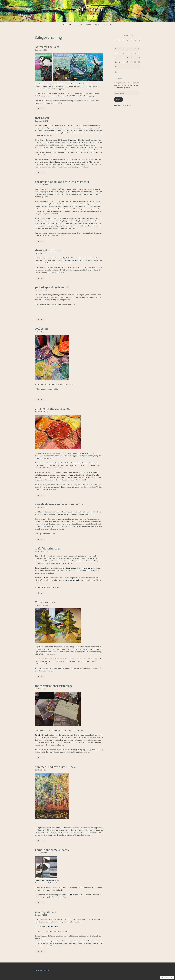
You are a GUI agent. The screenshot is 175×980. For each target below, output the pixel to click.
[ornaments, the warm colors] (41, 495)
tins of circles (43, 578)
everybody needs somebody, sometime (59, 504)
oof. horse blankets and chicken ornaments (62, 182)
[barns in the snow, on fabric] (41, 903)
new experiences (45, 912)
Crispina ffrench (67, 140)
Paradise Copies (41, 735)
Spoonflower (88, 887)
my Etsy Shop (53, 926)
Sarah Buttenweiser (49, 125)
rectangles (76, 580)
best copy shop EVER (45, 526)
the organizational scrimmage (54, 686)
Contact (78, 24)
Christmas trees (45, 602)
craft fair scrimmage (47, 548)
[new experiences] (41, 951)
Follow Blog (118, 78)
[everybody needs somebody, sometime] (41, 539)
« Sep (116, 72)
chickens (69, 568)
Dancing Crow (55, 883)
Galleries (108, 24)
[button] (43, 67)
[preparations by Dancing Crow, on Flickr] (58, 726)
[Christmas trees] (41, 676)
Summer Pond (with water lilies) (55, 767)
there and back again (48, 250)
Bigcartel (72, 475)
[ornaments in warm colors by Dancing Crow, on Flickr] (58, 448)
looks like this (67, 895)
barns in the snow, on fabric (52, 850)
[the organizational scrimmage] (41, 758)
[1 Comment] (38, 278)
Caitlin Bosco (81, 140)
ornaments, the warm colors (52, 408)
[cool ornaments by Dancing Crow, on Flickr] (52, 380)
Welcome (67, 24)
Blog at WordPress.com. (42, 970)
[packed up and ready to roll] (41, 319)
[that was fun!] (41, 173)
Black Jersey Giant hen (73, 260)
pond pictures (87, 568)
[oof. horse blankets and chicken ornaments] (41, 241)
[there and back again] (41, 278)
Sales (88, 24)
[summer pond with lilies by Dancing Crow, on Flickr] (52, 818)
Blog (97, 24)
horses (76, 568)
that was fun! (43, 118)
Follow (118, 99)
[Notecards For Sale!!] (41, 109)
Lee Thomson (87, 9)
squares (66, 580)
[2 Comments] (38, 109)
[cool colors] (41, 399)
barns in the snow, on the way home (47, 880)
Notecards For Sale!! (47, 47)
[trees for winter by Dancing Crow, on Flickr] (58, 642)
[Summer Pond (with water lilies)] (41, 841)
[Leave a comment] (38, 173)
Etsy (51, 484)
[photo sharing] (46, 878)
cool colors (41, 328)
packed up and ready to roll (52, 287)
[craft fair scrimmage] (41, 593)
